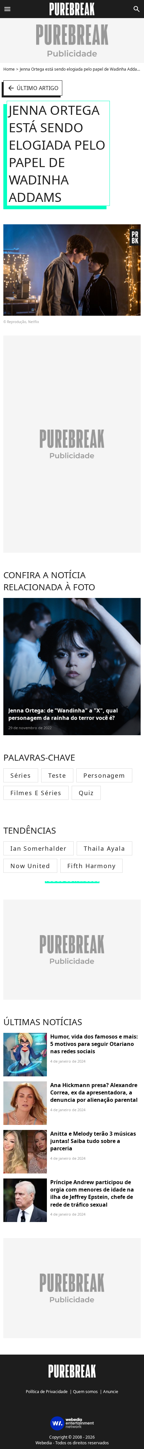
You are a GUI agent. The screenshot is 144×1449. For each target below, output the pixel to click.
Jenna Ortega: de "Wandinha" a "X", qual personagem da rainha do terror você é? (63, 714)
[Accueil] (72, 9)
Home (9, 69)
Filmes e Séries (36, 793)
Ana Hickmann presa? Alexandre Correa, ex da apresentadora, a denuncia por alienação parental (94, 1092)
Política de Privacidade (47, 1391)
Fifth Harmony (91, 866)
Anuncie (110, 1391)
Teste (57, 775)
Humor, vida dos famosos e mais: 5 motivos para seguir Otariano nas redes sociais (94, 1044)
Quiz (86, 793)
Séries (20, 775)
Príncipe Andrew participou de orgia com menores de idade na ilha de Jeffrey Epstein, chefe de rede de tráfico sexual (92, 1193)
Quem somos (85, 1391)
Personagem (104, 775)
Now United (30, 866)
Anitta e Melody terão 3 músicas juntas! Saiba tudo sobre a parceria (93, 1141)
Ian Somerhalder (38, 848)
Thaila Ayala (104, 848)
